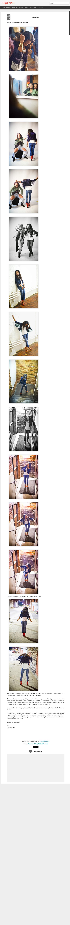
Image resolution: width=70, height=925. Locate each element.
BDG (39, 744)
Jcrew (46, 744)
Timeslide (40, 7)
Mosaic (21, 7)
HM (43, 744)
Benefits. (35, 17)
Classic (3, 7)
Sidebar (27, 7)
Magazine (15, 7)
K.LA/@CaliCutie (44, 741)
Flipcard (8, 7)
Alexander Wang (33, 744)
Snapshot (33, 7)
